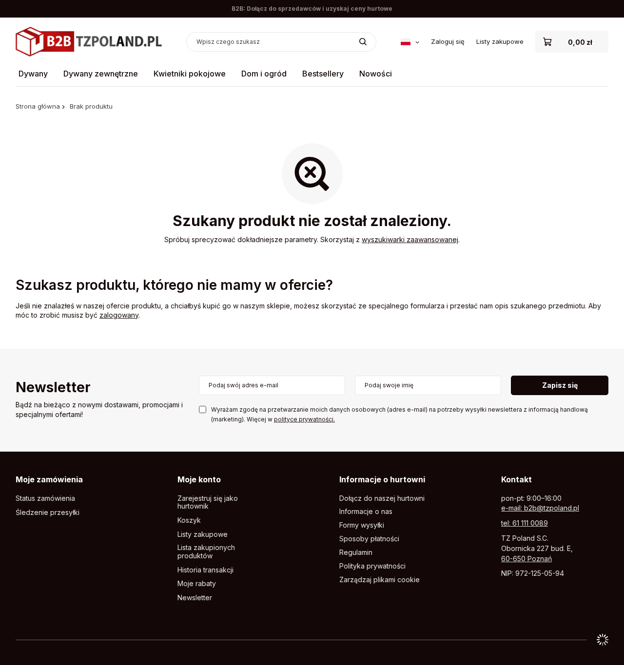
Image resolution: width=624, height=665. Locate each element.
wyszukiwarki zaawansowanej (410, 239)
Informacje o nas (365, 511)
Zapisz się (560, 385)
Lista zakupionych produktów (206, 552)
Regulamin (355, 552)
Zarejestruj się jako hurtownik (207, 502)
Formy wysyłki (361, 525)
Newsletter (53, 388)
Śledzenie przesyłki (47, 512)
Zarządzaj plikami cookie (379, 579)
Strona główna (38, 106)
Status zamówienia (45, 498)
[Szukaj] (363, 42)
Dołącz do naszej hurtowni (382, 498)
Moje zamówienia (49, 479)
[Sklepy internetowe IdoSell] (602, 640)
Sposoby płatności (369, 539)
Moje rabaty (196, 584)
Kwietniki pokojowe (190, 73)
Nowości (375, 73)
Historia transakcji (205, 570)
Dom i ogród (264, 73)
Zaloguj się (448, 41)
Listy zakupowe (500, 41)
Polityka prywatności (372, 566)
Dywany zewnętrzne (100, 73)
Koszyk (189, 520)
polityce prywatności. (304, 419)
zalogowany (118, 315)
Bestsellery (323, 73)
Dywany (33, 73)
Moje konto (199, 479)
